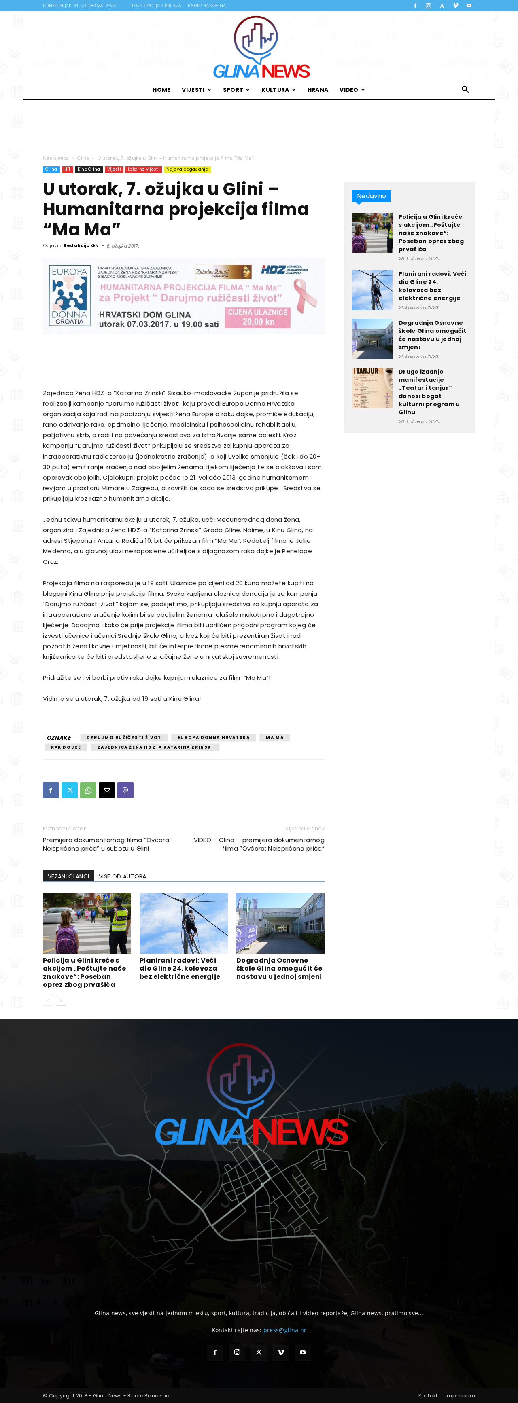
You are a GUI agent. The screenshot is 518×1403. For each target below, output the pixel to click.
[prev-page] (48, 1001)
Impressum (460, 1395)
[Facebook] (415, 5)
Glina (83, 157)
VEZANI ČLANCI (68, 876)
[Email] (107, 790)
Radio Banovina (207, 5)
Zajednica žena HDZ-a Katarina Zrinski (155, 747)
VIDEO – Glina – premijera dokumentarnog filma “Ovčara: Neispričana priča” (259, 844)
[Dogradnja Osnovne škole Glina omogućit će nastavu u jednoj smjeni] (280, 923)
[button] (465, 90)
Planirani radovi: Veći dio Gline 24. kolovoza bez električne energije (180, 968)
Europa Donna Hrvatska (214, 737)
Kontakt (428, 1395)
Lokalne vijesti (143, 169)
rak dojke (66, 747)
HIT (67, 169)
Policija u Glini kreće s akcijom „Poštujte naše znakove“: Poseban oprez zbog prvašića (84, 972)
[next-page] (61, 1001)
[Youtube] (469, 5)
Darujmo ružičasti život (124, 737)
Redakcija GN (81, 245)
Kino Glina (89, 169)
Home (161, 90)
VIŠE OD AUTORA (122, 876)
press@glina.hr (284, 1330)
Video (349, 90)
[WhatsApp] (88, 790)
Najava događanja (187, 169)
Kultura (275, 90)
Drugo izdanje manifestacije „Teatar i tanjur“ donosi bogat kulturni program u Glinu (429, 392)
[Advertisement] (259, 127)
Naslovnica (56, 157)
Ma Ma (275, 737)
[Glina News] (259, 45)
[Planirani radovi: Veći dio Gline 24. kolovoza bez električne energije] (184, 923)
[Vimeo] (456, 5)
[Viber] (125, 790)
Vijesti (193, 90)
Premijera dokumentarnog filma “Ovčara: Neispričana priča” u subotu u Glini (106, 844)
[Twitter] (442, 5)
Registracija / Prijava (155, 5)
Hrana (318, 90)
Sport (233, 90)
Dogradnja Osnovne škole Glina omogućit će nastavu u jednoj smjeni (279, 968)
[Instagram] (428, 5)
